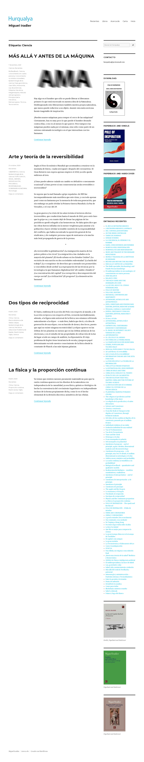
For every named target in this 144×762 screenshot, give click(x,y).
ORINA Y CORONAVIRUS (114, 515)
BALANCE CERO (111, 278)
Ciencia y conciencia (113, 409)
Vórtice (16, 334)
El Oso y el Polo (111, 318)
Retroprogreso (14, 102)
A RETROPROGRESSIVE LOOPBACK (119, 228)
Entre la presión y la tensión (116, 579)
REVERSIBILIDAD (15, 186)
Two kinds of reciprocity (115, 494)
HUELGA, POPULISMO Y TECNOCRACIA (120, 349)
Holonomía (21, 85)
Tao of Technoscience (114, 430)
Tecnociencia (13, 104)
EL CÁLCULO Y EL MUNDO (115, 337)
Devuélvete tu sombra (114, 584)
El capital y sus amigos (114, 539)
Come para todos (112, 586)
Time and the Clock (113, 435)
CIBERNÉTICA (13, 172)
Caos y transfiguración (114, 546)
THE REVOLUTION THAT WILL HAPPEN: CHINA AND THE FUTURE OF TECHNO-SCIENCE (120, 380)
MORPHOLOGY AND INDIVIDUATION (119, 250)
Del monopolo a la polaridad (116, 442)
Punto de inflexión (112, 582)
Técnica (23, 102)
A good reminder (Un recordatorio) (118, 518)
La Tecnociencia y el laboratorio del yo (120, 544)
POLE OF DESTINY (112, 290)
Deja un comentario (16, 194)
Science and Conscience (114, 406)
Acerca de (115, 21)
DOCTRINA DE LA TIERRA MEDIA (118, 340)
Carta (125, 21)
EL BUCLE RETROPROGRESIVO (117, 226)
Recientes (94, 21)
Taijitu (11, 334)
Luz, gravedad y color (113, 565)
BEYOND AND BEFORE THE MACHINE (119, 262)
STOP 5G (109, 548)
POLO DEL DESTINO (113, 292)
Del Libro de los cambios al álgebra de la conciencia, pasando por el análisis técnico (120, 420)
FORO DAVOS (20, 176)
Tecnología (13, 191)
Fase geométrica (21, 83)
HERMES (17, 179)
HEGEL (11, 179)
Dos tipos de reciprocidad (39, 302)
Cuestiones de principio (114, 487)
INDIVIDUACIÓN (14, 181)
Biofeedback (13, 71)
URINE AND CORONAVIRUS (115, 513)
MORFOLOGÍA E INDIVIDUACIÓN (118, 247)
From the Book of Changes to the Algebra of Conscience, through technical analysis (118, 413)
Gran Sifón (12, 85)
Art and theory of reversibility (116, 352)
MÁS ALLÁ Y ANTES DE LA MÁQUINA (51, 56)
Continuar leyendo (42, 139)
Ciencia (11, 68)
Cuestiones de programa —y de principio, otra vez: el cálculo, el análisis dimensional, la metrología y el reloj (120, 453)
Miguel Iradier (20, 25)
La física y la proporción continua (47, 370)
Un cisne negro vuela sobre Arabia (118, 525)
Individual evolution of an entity (117, 425)
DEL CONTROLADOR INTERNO (117, 231)
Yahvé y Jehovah (111, 591)
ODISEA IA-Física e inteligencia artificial (120, 560)
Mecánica (19, 90)
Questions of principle (114, 484)
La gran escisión (112, 541)
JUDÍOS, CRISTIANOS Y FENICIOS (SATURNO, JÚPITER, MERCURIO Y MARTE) (118, 313)
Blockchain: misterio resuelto (116, 589)
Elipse (16, 323)
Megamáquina (14, 92)
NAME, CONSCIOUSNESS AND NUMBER (120, 245)
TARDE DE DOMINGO (113, 236)
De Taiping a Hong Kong (115, 522)
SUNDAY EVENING (112, 238)
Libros (104, 21)
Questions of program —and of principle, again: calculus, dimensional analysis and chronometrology (120, 446)
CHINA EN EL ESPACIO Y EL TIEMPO (119, 373)
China (11, 318)
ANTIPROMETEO (112, 335)
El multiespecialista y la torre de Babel (120, 563)
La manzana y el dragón (115, 492)
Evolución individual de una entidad (119, 428)
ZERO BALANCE (111, 276)
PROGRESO (13, 184)
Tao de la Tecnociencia (114, 432)
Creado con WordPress (39, 751)
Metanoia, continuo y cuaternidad (118, 309)
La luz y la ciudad (112, 527)
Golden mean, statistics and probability (120, 458)
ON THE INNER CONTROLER (116, 233)
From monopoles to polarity (116, 439)
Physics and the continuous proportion (120, 499)
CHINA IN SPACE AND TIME (115, 371)
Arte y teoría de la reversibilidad (46, 156)
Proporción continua (16, 387)
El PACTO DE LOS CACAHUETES (117, 375)
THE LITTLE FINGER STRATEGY (118, 366)
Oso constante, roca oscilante (116, 520)
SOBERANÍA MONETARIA (18, 188)
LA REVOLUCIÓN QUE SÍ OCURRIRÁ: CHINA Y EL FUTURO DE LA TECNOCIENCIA (119, 387)
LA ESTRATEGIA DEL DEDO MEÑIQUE (120, 368)
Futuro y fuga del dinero (115, 593)
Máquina (12, 90)
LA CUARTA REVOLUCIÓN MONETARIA (120, 342)
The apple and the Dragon (115, 489)
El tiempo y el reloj (112, 437)
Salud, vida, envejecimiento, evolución (120, 567)
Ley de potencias (15, 88)
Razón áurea (19, 332)
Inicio (133, 21)
